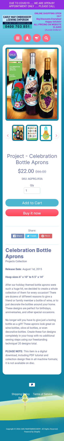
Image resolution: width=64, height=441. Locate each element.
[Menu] (18, 38)
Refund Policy (26, 398)
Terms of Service (42, 394)
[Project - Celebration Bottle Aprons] (18, 133)
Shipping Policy (21, 394)
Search (42, 398)
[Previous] (7, 135)
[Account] (27, 38)
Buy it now (32, 213)
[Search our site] (46, 38)
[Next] (56, 135)
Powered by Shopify (32, 432)
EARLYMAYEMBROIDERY (31, 429)
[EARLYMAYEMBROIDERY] (17, 22)
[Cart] (37, 38)
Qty (32, 185)
